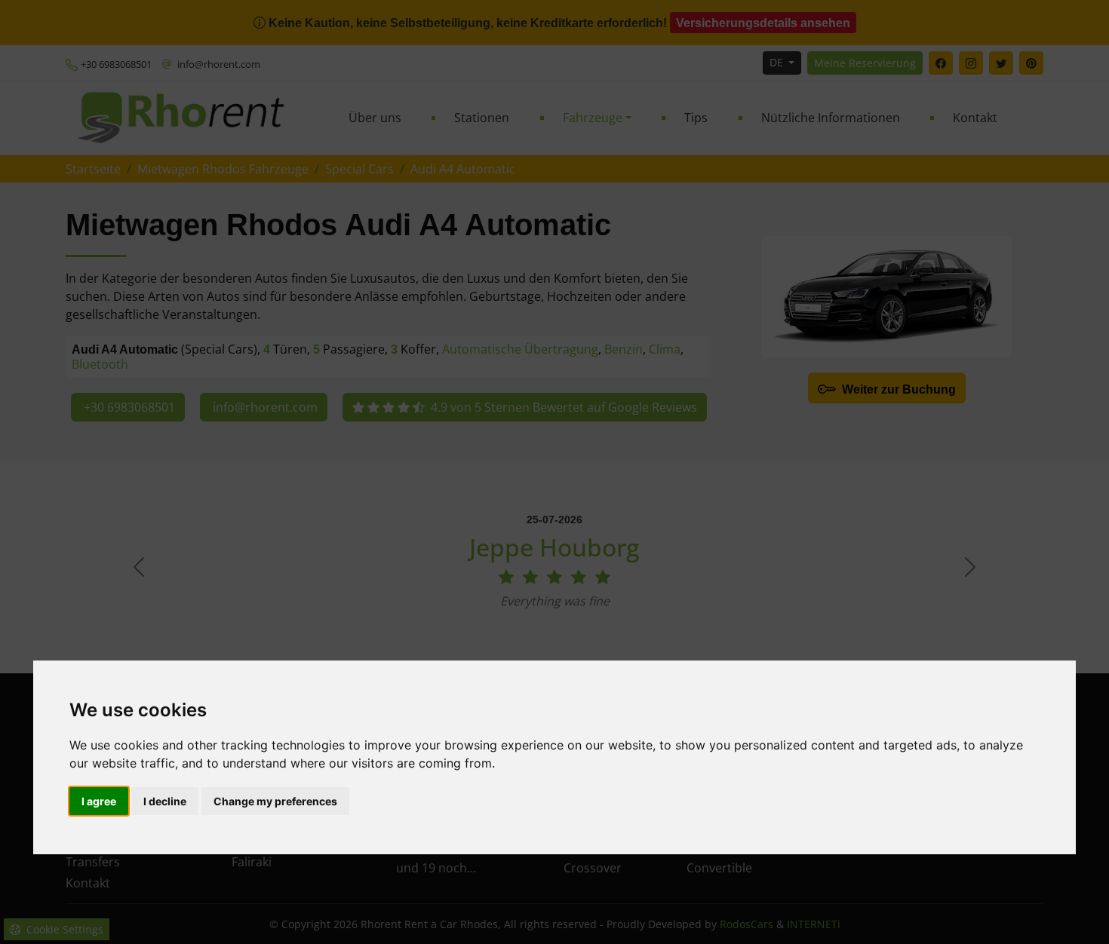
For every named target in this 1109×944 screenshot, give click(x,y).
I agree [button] (98, 801)
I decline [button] (164, 801)
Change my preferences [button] (275, 801)
